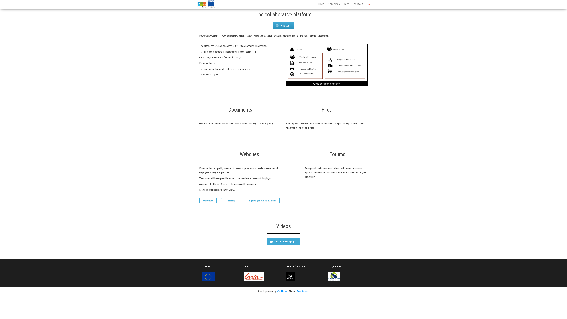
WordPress (282, 291)
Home (321, 4)
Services (333, 4)
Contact (358, 4)
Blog (346, 4)
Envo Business (303, 291)
